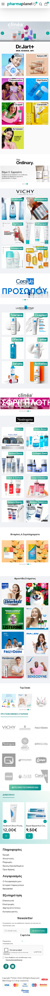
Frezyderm (41, 735)
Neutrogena (9, 751)
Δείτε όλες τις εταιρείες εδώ (25, 787)
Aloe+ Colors (25, 784)
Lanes (41, 768)
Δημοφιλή (8, 795)
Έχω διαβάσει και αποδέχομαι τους (18, 958)
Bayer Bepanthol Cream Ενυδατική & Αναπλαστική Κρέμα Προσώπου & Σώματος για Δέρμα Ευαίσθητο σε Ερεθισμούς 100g (36, 826)
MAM (9, 784)
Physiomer (25, 768)
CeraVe (41, 784)
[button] (2, 33)
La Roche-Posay (24, 735)
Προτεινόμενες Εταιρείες (14, 714)
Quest (8, 768)
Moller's (41, 751)
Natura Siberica (25, 751)
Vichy (9, 735)
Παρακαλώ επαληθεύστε (8, 942)
